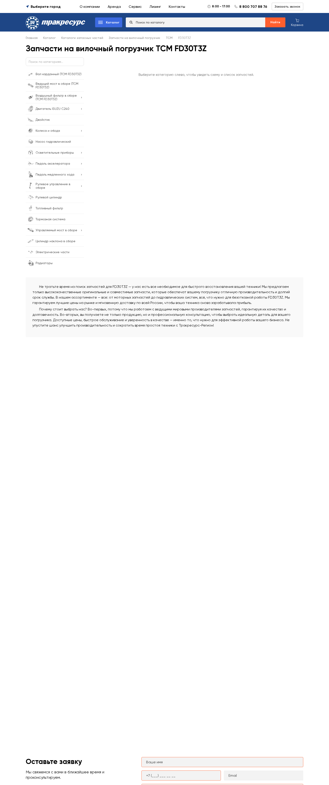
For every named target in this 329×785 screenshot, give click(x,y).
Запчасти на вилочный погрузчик (134, 38)
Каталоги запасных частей (82, 38)
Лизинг (155, 6)
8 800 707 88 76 (253, 6)
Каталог (49, 38)
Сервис (135, 6)
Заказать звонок (287, 6)
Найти (275, 22)
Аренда (114, 6)
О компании (90, 6)
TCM (169, 38)
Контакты (177, 6)
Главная (32, 38)
